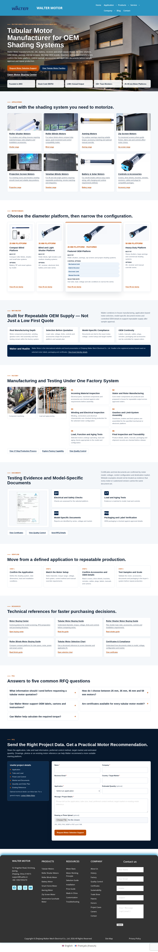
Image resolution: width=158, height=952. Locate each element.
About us (94, 869)
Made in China (71, 893)
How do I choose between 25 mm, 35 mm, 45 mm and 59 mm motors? (113, 693)
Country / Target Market (111, 776)
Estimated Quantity (112, 786)
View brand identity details (77, 352)
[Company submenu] (114, 10)
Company (106, 765)
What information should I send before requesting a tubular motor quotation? (38, 693)
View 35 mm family (45, 287)
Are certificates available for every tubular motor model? (113, 703)
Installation (70, 884)
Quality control (97, 881)
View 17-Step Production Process (23, 451)
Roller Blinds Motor (49, 877)
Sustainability (96, 890)
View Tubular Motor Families (53, 68)
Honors (94, 903)
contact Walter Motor (28, 795)
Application (59, 786)
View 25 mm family (16, 287)
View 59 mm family (132, 287)
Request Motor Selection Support (23, 68)
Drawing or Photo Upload (66, 815)
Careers (94, 911)
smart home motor (49, 886)
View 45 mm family (74, 287)
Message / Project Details (64, 797)
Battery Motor (47, 881)
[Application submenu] (116, 5)
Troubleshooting (72, 902)
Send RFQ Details (58, 533)
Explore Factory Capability (53, 451)
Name (57, 765)
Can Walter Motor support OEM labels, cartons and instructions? (38, 705)
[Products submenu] (128, 5)
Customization (72, 897)
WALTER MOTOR (49, 8)
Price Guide (70, 889)
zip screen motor (48, 894)
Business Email (60, 776)
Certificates (95, 886)
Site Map (109, 938)
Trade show (95, 894)
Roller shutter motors (50, 873)
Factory (94, 877)
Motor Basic (71, 869)
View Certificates (16, 533)
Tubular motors (48, 869)
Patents (94, 899)
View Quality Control (78, 451)
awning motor (47, 890)
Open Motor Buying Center (22, 74)
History (93, 873)
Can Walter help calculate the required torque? (35, 716)
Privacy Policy (135, 938)
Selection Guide (72, 880)
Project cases (96, 907)
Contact (94, 916)
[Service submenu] (139, 5)
